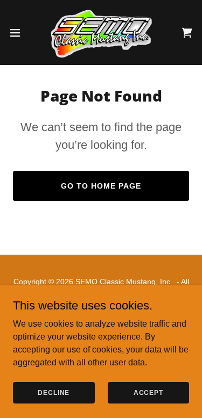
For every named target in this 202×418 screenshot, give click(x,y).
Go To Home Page (101, 186)
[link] (101, 32)
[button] (18, 33)
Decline (53, 392)
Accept (148, 392)
